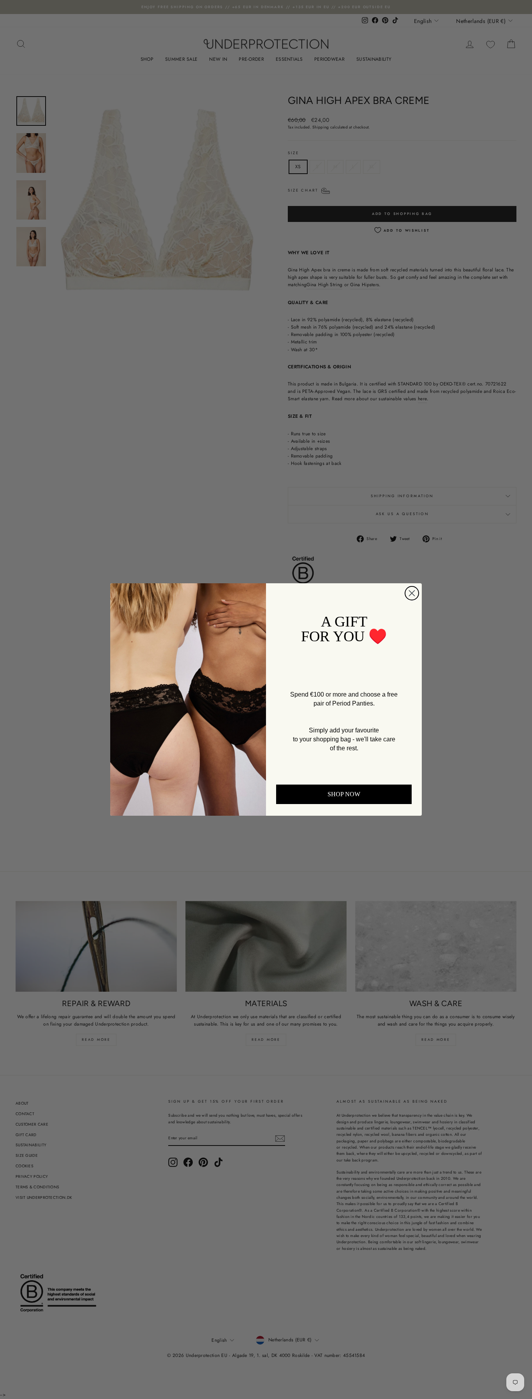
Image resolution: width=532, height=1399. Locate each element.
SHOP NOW (344, 794)
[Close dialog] (412, 593)
